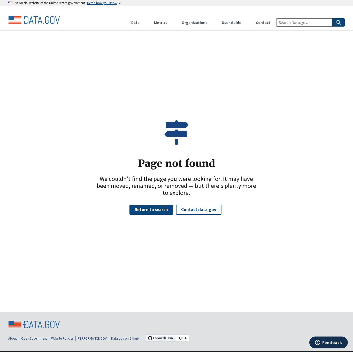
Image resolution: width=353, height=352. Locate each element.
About (12, 338)
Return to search (151, 209)
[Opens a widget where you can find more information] (328, 343)
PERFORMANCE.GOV (92, 338)
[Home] (34, 20)
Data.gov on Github (125, 338)
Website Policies (62, 338)
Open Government (34, 338)
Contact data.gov (198, 209)
